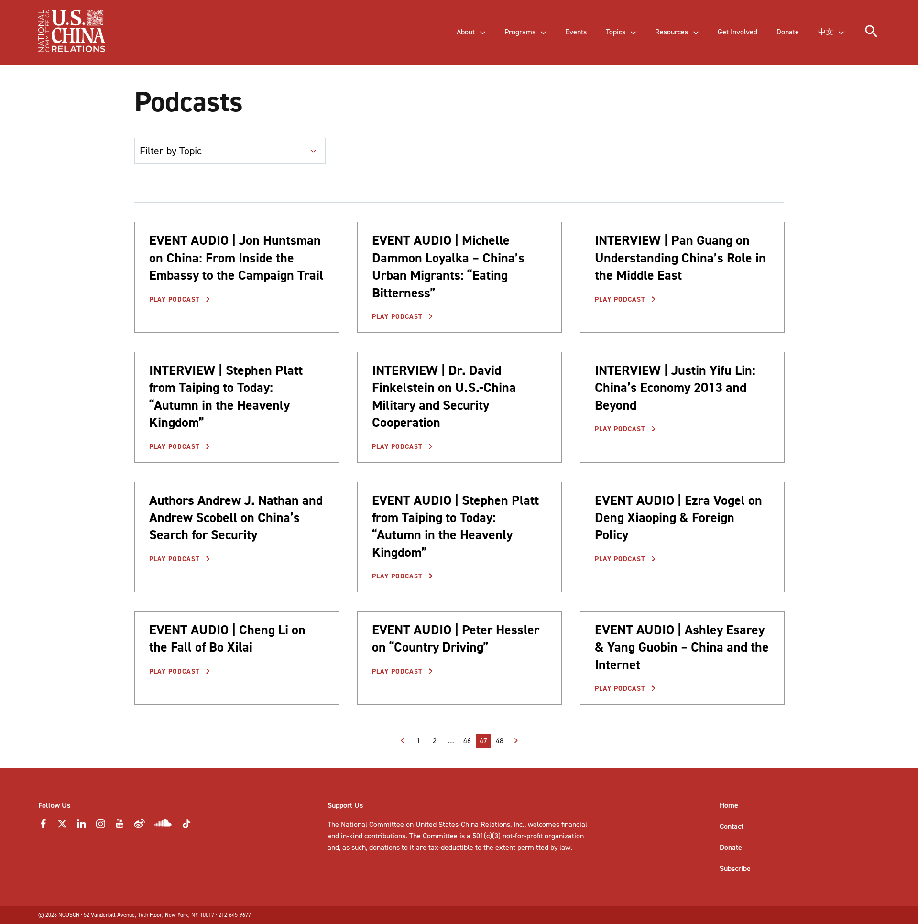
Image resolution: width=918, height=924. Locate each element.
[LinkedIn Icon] (81, 826)
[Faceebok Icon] (43, 826)
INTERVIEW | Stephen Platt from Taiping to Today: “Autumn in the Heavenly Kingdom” (226, 396)
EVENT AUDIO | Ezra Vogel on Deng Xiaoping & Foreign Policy (678, 517)
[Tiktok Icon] (186, 826)
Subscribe (735, 868)
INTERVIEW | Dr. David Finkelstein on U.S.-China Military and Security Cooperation (444, 396)
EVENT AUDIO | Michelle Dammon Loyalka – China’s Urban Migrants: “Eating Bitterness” (448, 266)
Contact (731, 826)
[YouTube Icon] (119, 826)
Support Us (345, 805)
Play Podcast (175, 299)
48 (499, 741)
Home (729, 805)
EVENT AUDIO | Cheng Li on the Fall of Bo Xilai (227, 638)
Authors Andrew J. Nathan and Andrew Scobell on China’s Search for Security (236, 517)
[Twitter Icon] (62, 826)
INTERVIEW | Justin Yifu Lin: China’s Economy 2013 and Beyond (675, 387)
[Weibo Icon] (139, 826)
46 (467, 741)
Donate (731, 847)
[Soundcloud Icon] (163, 824)
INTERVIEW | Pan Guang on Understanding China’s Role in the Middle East (680, 257)
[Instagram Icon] (100, 826)
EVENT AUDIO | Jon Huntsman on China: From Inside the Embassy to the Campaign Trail (236, 257)
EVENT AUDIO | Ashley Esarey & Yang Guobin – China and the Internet (682, 647)
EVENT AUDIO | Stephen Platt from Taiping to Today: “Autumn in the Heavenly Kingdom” (455, 526)
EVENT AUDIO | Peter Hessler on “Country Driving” (455, 638)
